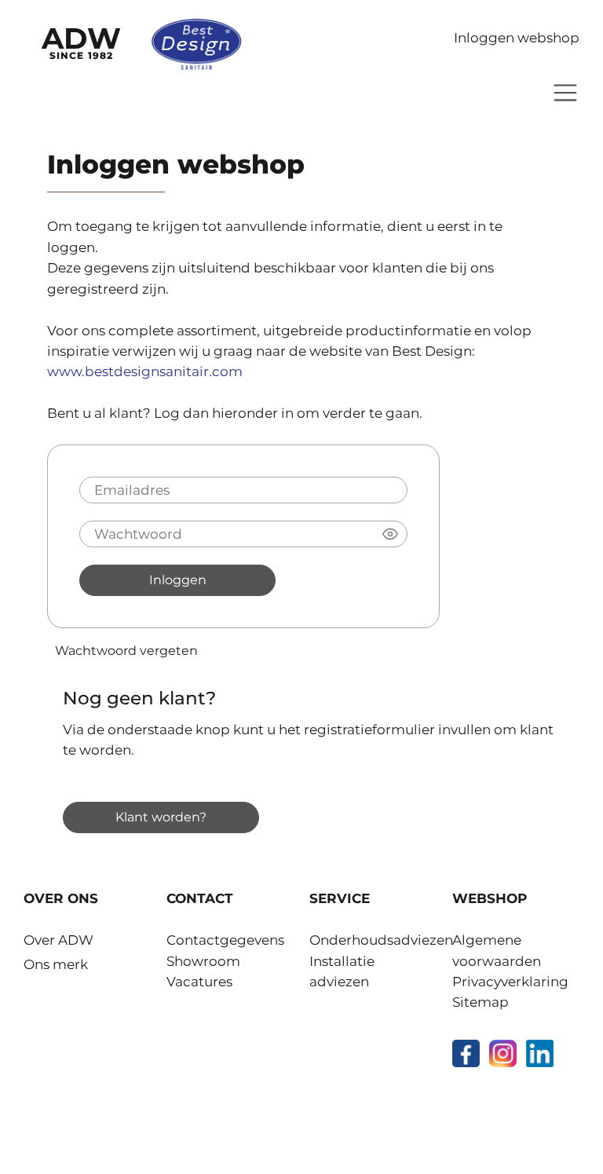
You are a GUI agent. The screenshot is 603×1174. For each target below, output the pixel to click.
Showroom (203, 961)
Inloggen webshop (516, 38)
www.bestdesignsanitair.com (145, 371)
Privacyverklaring (510, 981)
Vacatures (199, 981)
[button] (390, 534)
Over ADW (58, 940)
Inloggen (177, 579)
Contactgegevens (225, 940)
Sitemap (480, 1002)
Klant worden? (160, 817)
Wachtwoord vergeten (126, 650)
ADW (81, 40)
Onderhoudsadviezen (381, 940)
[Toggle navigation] (565, 92)
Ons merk (56, 964)
